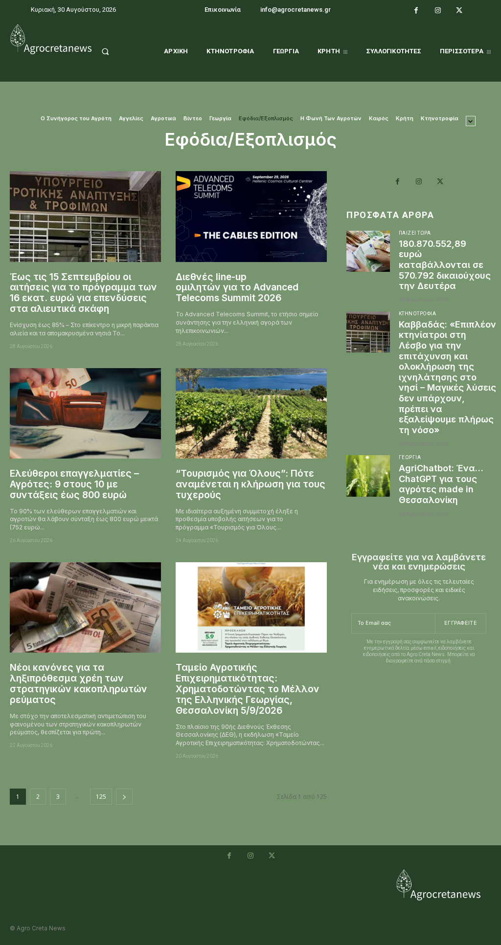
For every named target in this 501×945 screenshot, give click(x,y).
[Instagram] (438, 10)
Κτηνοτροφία (439, 118)
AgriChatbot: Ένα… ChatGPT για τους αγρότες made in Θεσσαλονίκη (441, 484)
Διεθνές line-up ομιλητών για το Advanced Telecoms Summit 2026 (237, 287)
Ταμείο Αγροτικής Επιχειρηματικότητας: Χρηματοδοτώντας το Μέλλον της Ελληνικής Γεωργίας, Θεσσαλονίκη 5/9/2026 (247, 689)
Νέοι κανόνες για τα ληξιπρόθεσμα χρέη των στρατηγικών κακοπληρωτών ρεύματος (78, 683)
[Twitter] (459, 10)
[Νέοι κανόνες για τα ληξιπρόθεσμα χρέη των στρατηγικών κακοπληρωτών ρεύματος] (85, 607)
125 (101, 796)
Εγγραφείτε (460, 622)
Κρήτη (404, 118)
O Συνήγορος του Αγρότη (76, 118)
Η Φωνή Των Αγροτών (331, 118)
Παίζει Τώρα (415, 233)
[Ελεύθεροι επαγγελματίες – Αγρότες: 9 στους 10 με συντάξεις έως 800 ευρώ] (85, 413)
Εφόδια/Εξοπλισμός (266, 118)
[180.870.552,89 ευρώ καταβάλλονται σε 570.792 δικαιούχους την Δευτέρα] (368, 251)
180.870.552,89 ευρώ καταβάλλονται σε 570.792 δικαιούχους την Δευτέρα (445, 265)
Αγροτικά (163, 118)
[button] (114, 51)
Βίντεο (192, 118)
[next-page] (124, 797)
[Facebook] (416, 10)
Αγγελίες (131, 118)
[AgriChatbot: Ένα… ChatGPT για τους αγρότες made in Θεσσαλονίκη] (368, 475)
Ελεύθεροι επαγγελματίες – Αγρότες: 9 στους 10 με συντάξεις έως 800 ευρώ (74, 484)
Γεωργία (220, 118)
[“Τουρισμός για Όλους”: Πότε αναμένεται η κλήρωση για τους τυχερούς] (251, 413)
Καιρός (378, 118)
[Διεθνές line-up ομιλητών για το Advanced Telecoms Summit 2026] (251, 216)
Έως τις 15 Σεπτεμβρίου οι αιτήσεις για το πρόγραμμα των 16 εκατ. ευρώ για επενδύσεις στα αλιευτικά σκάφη (83, 293)
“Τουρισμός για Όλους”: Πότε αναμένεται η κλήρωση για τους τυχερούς (250, 484)
